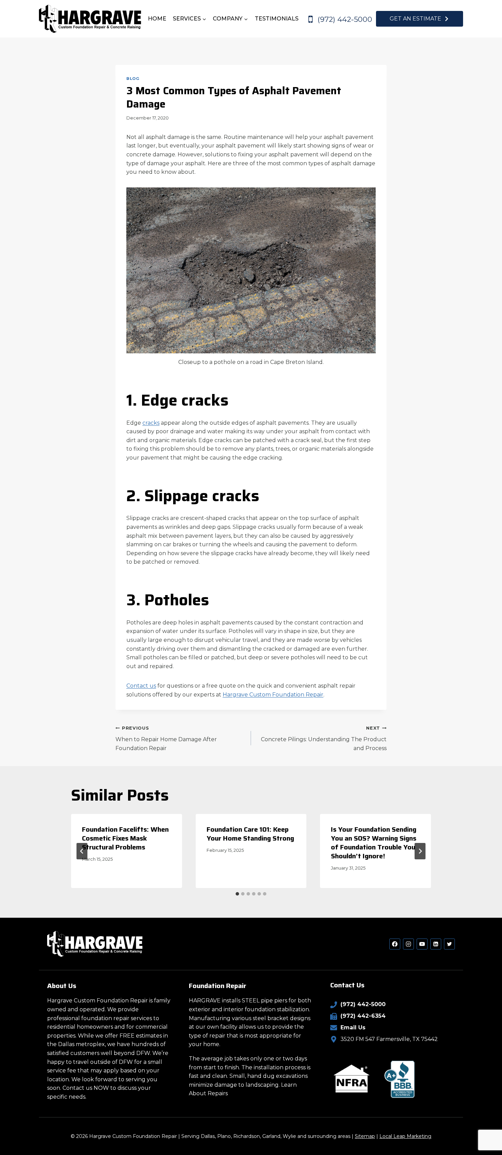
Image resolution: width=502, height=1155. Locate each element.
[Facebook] (394, 944)
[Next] (420, 851)
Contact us (141, 685)
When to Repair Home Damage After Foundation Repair (166, 738)
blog (132, 78)
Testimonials (276, 18)
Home (157, 18)
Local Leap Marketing (405, 1136)
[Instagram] (408, 944)
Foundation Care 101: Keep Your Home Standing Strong (250, 834)
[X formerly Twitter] (449, 944)
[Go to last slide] (81, 851)
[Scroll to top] (485, 1128)
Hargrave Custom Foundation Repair (273, 694)
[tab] (237, 894)
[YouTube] (422, 944)
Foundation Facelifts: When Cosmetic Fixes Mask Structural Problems (125, 838)
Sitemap (365, 1136)
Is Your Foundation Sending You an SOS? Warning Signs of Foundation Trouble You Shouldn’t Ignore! (373, 842)
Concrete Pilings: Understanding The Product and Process (324, 738)
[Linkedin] (435, 944)
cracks (150, 423)
